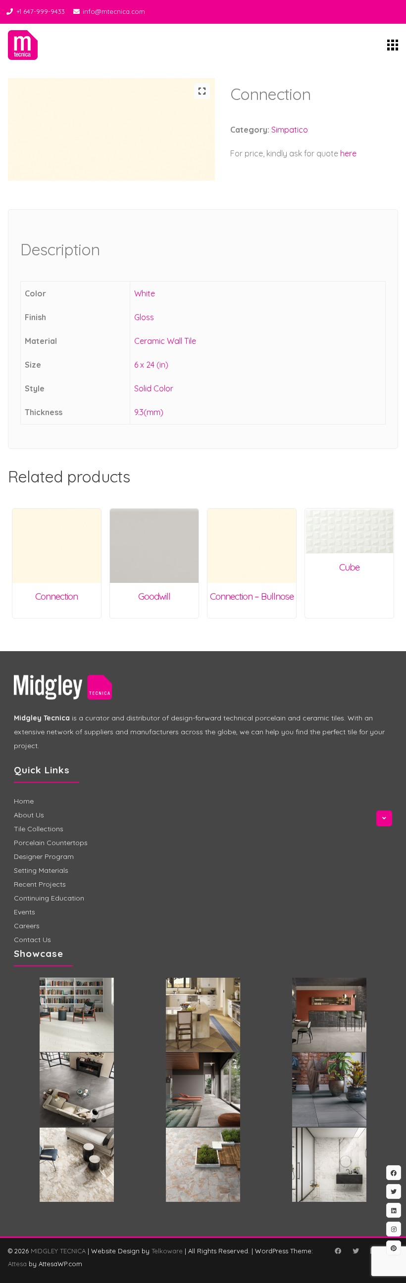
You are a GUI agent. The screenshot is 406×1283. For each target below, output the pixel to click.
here (348, 153)
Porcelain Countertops (51, 842)
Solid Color (153, 388)
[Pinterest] (393, 1247)
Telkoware (167, 1251)
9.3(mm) (148, 412)
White (144, 293)
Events (24, 911)
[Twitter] (355, 1251)
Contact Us (32, 939)
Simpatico (289, 130)
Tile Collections (38, 828)
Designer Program (44, 856)
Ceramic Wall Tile (165, 341)
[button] (202, 91)
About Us (29, 814)
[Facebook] (337, 1251)
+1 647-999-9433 (40, 11)
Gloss (144, 317)
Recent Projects (40, 884)
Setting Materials (41, 870)
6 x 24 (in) (151, 365)
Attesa (17, 1264)
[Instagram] (393, 1229)
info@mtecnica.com (114, 11)
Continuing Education (49, 898)
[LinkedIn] (393, 1210)
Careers (27, 925)
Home (24, 801)
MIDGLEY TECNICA (58, 1251)
